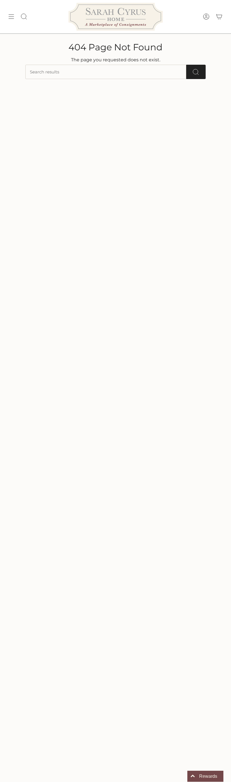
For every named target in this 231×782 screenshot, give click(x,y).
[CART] (219, 17)
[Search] (196, 72)
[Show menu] (11, 17)
